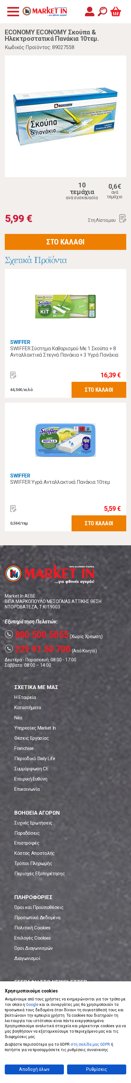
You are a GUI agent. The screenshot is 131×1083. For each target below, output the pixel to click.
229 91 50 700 (39, 649)
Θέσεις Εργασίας (31, 738)
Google (32, 1004)
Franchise (24, 748)
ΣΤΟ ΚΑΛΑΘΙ (65, 241)
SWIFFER (20, 342)
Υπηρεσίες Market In (35, 728)
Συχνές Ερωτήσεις (33, 823)
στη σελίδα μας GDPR (90, 1044)
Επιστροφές (26, 843)
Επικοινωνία (26, 789)
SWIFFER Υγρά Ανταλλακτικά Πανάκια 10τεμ (60, 482)
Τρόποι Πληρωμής (33, 863)
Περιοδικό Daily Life (34, 758)
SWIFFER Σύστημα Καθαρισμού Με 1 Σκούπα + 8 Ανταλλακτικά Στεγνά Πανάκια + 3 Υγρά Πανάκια (64, 351)
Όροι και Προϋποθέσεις (38, 907)
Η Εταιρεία (25, 697)
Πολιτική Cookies (32, 928)
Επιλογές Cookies (32, 938)
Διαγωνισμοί (27, 958)
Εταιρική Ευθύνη (30, 779)
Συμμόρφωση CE (31, 769)
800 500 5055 (38, 635)
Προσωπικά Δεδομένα (37, 917)
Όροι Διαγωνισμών (33, 948)
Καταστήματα (27, 707)
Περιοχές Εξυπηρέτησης (39, 873)
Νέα (18, 718)
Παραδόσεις (27, 833)
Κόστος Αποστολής (34, 853)
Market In (44, 11)
